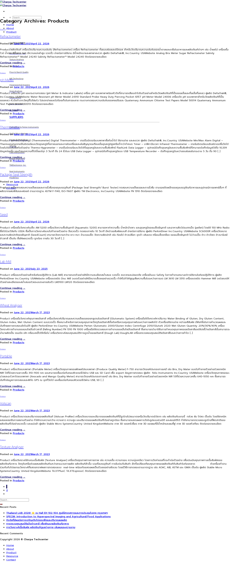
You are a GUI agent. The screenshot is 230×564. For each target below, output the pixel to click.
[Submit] (1, 504)
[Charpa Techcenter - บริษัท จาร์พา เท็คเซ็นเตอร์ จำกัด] (13, 3)
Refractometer (10, 36)
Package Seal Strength (16, 174)
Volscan (5, 403)
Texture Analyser (12, 447)
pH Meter (7, 80)
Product (11, 31)
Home (10, 24)
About (10, 28)
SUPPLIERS (16, 117)
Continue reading (12, 62)
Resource (12, 184)
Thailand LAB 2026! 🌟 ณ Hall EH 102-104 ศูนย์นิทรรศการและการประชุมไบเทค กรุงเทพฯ (57, 513)
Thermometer (10, 127)
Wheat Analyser (11, 305)
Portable (6, 356)
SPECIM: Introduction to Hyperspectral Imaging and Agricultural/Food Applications (58, 516)
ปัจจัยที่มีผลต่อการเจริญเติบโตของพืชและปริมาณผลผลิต (36, 520)
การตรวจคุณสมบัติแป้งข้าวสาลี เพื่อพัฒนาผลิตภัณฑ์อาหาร (37, 524)
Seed (4, 214)
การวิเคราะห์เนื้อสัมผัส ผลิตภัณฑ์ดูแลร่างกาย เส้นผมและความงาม (40, 527)
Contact (11, 559)
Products (3, 29)
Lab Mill (5, 261)
